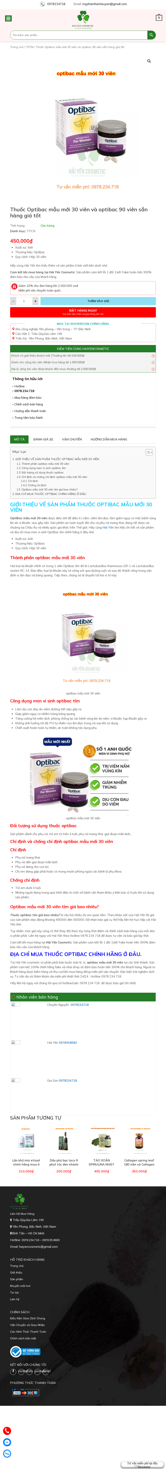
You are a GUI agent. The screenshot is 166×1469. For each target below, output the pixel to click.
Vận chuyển (72, 439)
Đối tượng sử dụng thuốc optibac (43, 472)
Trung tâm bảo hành (28, 418)
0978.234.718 (24, 391)
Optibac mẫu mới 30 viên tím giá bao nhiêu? (50, 489)
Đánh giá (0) (43, 439)
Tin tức (14, 1292)
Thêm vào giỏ (98, 301)
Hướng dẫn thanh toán (30, 411)
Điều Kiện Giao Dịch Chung (27, 1318)
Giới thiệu (16, 1272)
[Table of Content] (149, 452)
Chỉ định (33, 481)
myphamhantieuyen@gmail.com (104, 4)
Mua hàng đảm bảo (28, 398)
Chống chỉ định (37, 485)
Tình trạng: (17, 226)
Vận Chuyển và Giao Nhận (27, 1325)
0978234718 (56, 4)
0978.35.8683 (51, 1240)
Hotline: (19, 386)
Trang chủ (16, 47)
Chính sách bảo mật (23, 1338)
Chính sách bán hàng (28, 404)
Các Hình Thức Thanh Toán (28, 1331)
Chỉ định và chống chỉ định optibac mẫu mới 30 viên (54, 477)
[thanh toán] (25, 1392)
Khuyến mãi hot (20, 1286)
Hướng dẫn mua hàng (109, 439)
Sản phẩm (16, 1279)
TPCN (29, 47)
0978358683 (68, 1043)
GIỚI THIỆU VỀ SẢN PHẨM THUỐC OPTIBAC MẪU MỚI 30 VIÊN (57, 459)
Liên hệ (14, 1299)
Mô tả (19, 439)
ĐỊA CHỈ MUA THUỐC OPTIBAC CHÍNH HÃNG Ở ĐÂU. (51, 494)
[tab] (19, 439)
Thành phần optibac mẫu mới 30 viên (45, 463)
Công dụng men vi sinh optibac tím (44, 468)
